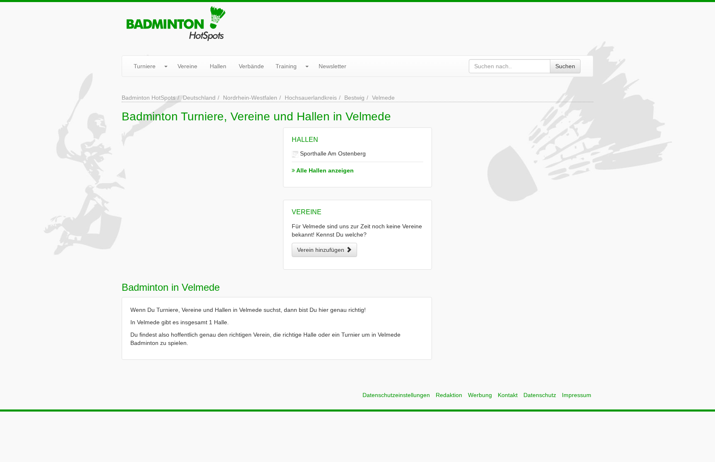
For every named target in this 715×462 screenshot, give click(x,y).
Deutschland (199, 97)
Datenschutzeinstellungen (396, 395)
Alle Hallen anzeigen (324, 170)
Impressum (576, 395)
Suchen (565, 66)
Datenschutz (539, 395)
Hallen (218, 66)
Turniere (145, 66)
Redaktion (449, 395)
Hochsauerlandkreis (311, 97)
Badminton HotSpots (148, 97)
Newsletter (332, 66)
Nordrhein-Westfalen (250, 97)
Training (286, 66)
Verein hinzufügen (321, 250)
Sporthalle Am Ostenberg (332, 153)
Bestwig (354, 97)
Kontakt (508, 395)
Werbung (480, 395)
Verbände (251, 66)
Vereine (187, 66)
